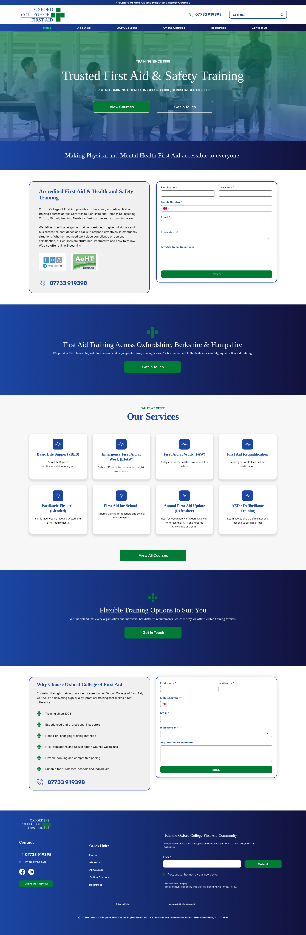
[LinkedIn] (31, 872)
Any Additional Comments (177, 246)
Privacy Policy (229, 886)
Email (165, 217)
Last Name (226, 187)
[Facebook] (22, 872)
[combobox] (216, 238)
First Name (169, 187)
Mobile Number (171, 202)
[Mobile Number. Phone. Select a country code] (166, 208)
